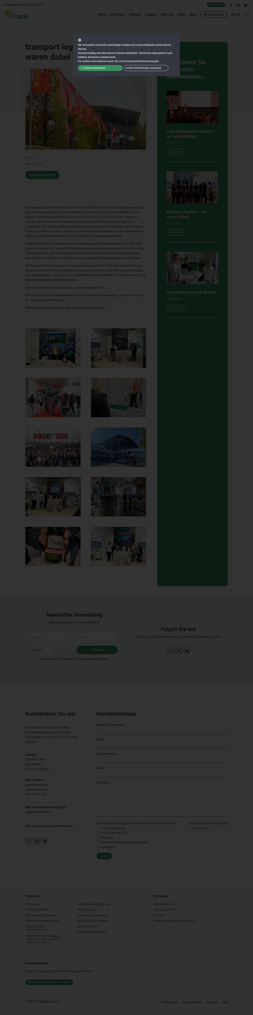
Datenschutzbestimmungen (143, 61)
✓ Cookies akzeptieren (93, 67)
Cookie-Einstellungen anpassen (143, 67)
